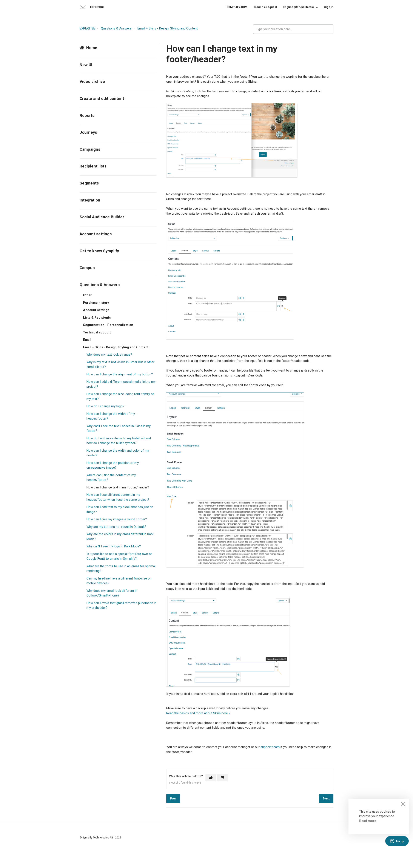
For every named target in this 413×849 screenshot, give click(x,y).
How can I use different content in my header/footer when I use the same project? (117, 497)
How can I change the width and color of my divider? (117, 453)
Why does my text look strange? (109, 354)
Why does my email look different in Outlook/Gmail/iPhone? (111, 593)
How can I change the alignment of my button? (119, 374)
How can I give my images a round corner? (116, 519)
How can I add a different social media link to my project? (121, 384)
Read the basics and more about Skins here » (198, 713)
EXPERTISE (87, 28)
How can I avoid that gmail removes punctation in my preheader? (121, 605)
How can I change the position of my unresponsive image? (112, 465)
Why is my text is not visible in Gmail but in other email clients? (120, 364)
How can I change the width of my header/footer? (110, 416)
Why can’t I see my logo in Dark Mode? (113, 546)
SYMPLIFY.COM (237, 7)
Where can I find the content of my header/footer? (111, 477)
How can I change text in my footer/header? (117, 487)
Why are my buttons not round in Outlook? (116, 527)
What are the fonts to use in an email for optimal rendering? (121, 568)
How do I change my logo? (105, 406)
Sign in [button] (328, 7)
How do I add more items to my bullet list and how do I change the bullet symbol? (118, 440)
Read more (367, 821)
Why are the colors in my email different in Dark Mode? (119, 536)
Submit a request (265, 7)
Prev (173, 798)
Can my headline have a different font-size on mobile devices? (118, 580)
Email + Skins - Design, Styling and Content (167, 28)
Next (326, 798)
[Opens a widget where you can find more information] (397, 841)
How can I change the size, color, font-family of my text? (120, 396)
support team (270, 747)
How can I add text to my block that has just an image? (119, 509)
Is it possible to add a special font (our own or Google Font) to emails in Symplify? (119, 556)
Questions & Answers (116, 28)
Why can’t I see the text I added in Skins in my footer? (118, 428)
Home (91, 47)
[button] (210, 777)
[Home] (83, 7)
